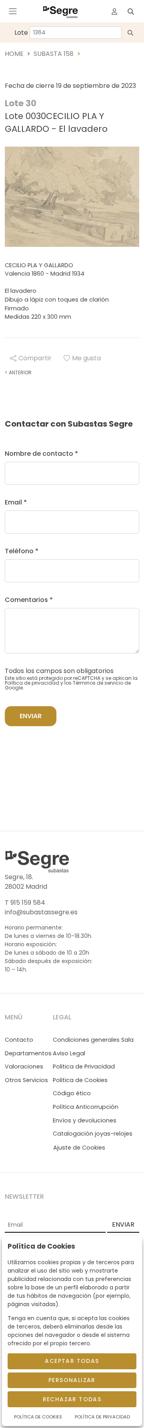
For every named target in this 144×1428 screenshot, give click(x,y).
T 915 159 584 (25, 902)
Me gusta (86, 358)
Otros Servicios (26, 1080)
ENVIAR (123, 1224)
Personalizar (72, 1380)
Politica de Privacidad (84, 1067)
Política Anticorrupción (85, 1107)
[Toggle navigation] (13, 11)
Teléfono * (21, 551)
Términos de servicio (98, 682)
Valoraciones (24, 1067)
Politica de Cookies (80, 1080)
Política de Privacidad (102, 1417)
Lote (21, 32)
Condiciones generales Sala (93, 1040)
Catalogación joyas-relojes (92, 1134)
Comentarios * (29, 599)
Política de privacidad (32, 682)
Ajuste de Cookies (79, 1148)
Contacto (19, 1040)
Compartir (35, 358)
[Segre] (60, 11)
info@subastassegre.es (41, 912)
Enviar (31, 716)
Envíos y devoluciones (84, 1120)
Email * (16, 502)
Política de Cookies (38, 1417)
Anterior (18, 372)
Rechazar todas (72, 1399)
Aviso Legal (69, 1053)
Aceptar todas (72, 1361)
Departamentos (28, 1053)
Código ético (72, 1093)
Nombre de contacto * (41, 453)
